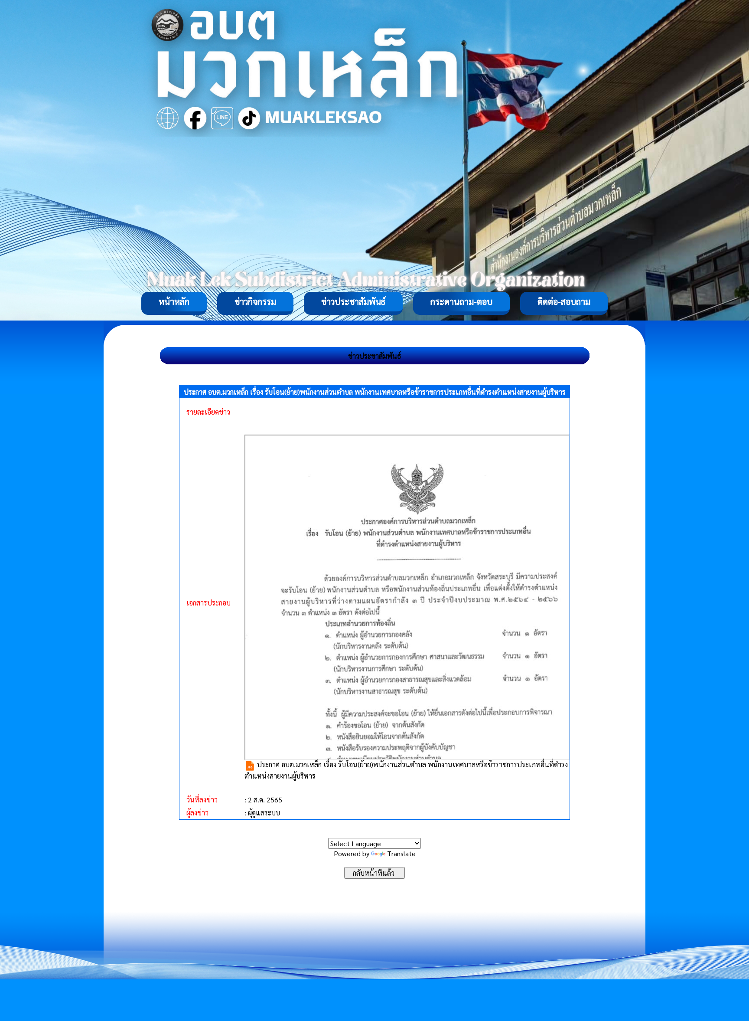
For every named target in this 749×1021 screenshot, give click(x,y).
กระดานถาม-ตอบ (461, 301)
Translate (401, 853)
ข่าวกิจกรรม (255, 301)
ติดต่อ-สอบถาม (563, 301)
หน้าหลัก (174, 301)
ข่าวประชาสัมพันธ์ (353, 301)
